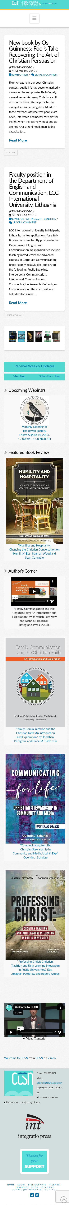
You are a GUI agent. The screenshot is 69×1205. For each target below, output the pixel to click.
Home (11, 1185)
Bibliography (37, 1185)
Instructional (14, 315)
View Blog (19, 376)
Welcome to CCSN (16, 1058)
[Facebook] (32, 1195)
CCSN (39, 1058)
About (21, 1185)
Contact (51, 1190)
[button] (34, 18)
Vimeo (52, 1058)
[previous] (14, 336)
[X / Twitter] (37, 1195)
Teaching (22, 1187)
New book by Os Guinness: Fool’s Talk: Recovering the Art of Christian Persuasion (34, 52)
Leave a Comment (46, 75)
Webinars (47, 1187)
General (11, 153)
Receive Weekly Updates (34, 366)
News (34, 1187)
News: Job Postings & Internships (33, 219)
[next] (55, 336)
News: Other (19, 75)
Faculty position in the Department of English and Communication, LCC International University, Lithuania (34, 190)
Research (55, 1185)
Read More (18, 140)
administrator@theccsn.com (49, 1083)
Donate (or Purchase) (27, 1190)
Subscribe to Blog (49, 376)
